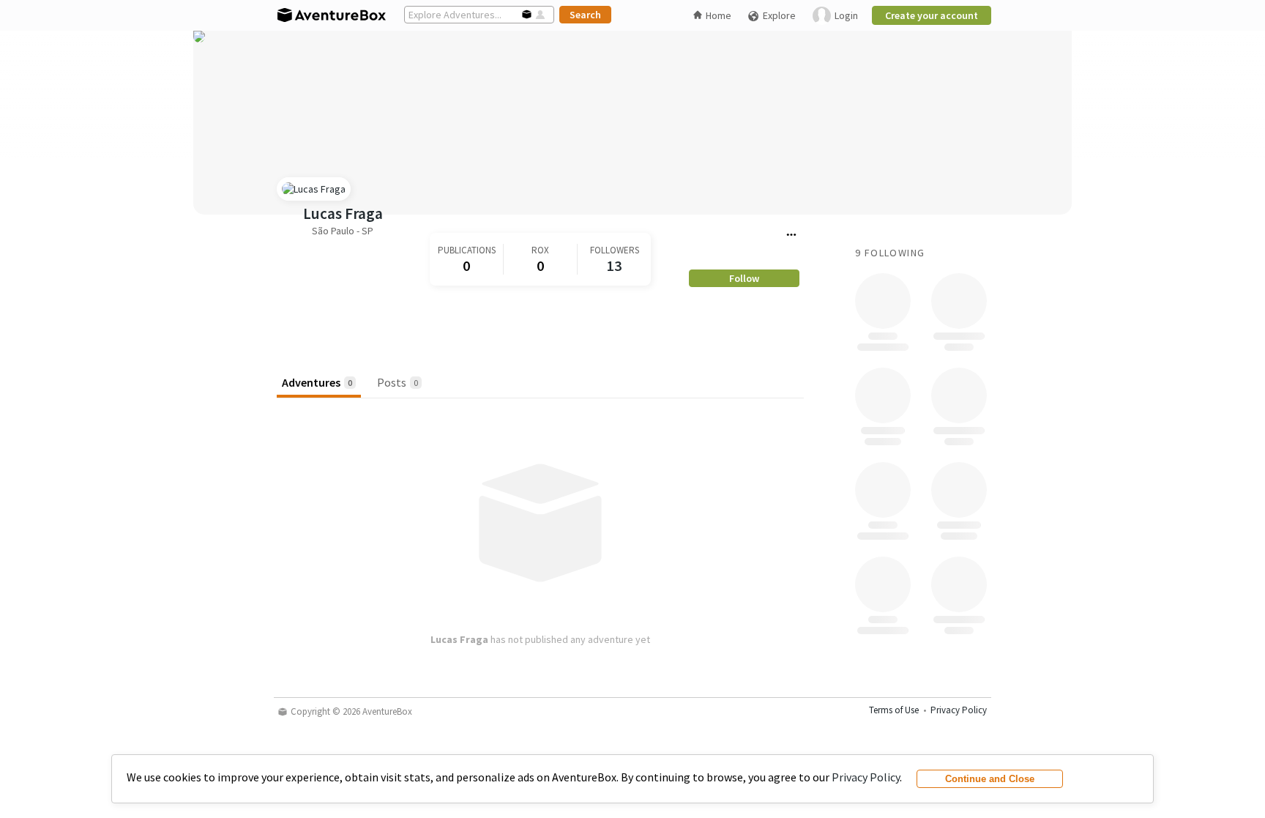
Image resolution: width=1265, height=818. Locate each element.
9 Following (890, 252)
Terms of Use (894, 710)
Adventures (317, 382)
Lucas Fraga (343, 213)
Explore (779, 15)
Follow (744, 278)
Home (718, 15)
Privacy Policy (866, 777)
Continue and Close (989, 778)
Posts (397, 382)
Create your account (931, 15)
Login (846, 15)
